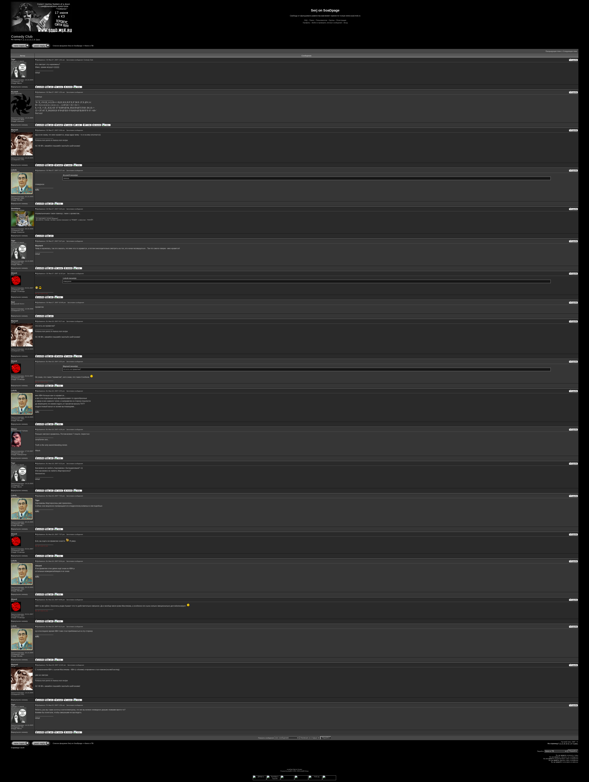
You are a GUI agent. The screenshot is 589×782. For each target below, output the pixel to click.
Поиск (311, 20)
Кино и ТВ (89, 46)
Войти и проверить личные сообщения (327, 23)
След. (38, 39)
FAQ (306, 20)
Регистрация (341, 20)
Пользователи (321, 20)
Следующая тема (570, 51)
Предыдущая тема (553, 51)
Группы (332, 20)
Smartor (300, 769)
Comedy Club (22, 36)
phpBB (290, 771)
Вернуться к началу (19, 87)
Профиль (306, 23)
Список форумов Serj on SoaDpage (67, 46)
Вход (346, 23)
